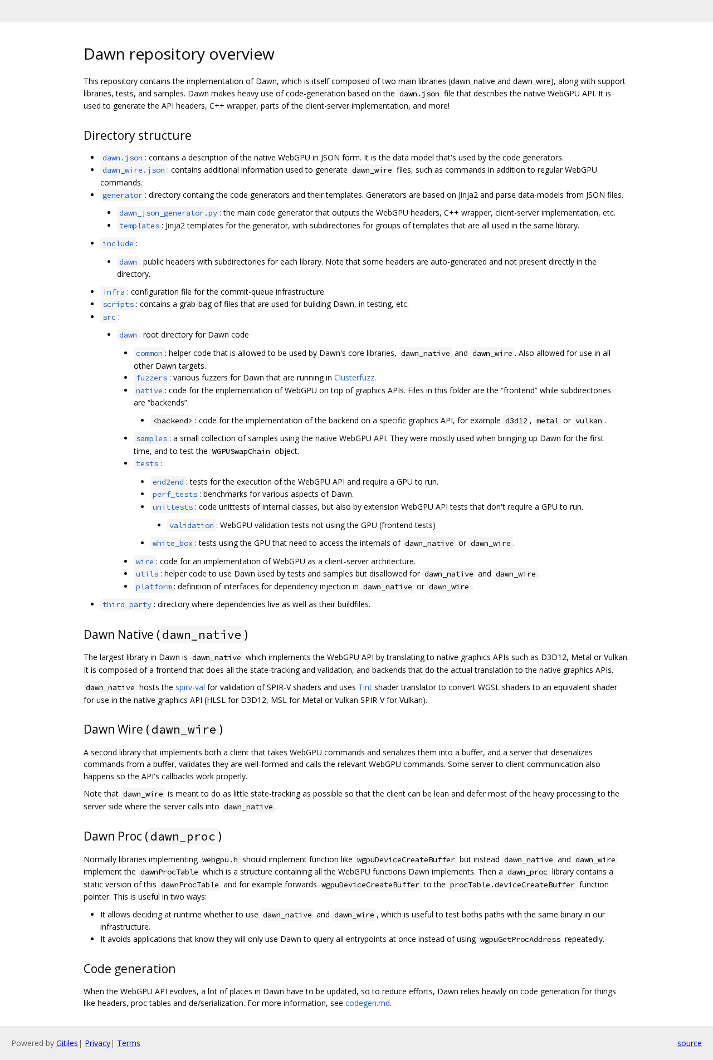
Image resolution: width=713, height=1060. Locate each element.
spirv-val (190, 687)
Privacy (97, 1043)
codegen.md (367, 1003)
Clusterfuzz (354, 377)
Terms (128, 1043)
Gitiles (67, 1043)
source (689, 1043)
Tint (365, 687)
